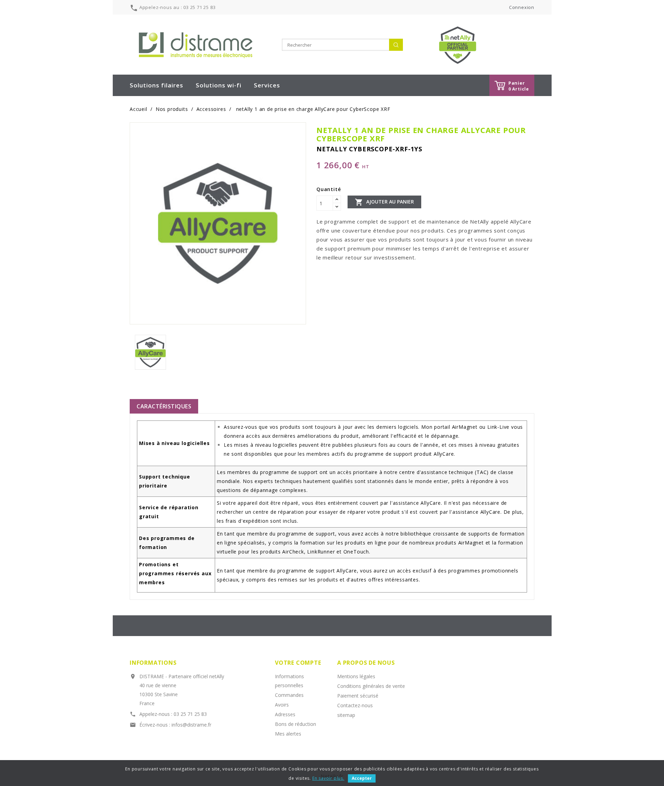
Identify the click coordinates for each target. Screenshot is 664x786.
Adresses (285, 714)
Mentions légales (356, 676)
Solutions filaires (156, 85)
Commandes (289, 695)
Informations (153, 662)
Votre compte (298, 662)
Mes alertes (288, 733)
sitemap (346, 715)
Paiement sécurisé (357, 695)
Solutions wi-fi (218, 85)
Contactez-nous (355, 705)
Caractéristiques (164, 406)
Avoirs (282, 704)
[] (396, 45)
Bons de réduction (295, 724)
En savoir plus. (328, 778)
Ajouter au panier (384, 202)
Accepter (362, 778)
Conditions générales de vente (371, 686)
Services (267, 85)
